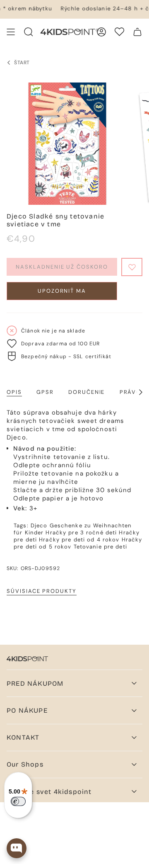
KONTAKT (23, 737)
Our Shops (25, 764)
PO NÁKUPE (27, 710)
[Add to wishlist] (131, 267)
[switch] (18, 801)
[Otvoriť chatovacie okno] (16, 848)
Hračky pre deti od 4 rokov (79, 539)
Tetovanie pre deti (100, 546)
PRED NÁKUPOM (35, 683)
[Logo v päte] (27, 658)
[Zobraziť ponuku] (10, 31)
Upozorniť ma (62, 290)
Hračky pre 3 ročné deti (81, 532)
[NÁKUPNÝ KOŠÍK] (137, 31)
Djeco (39, 525)
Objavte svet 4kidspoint (49, 792)
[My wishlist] (119, 32)
